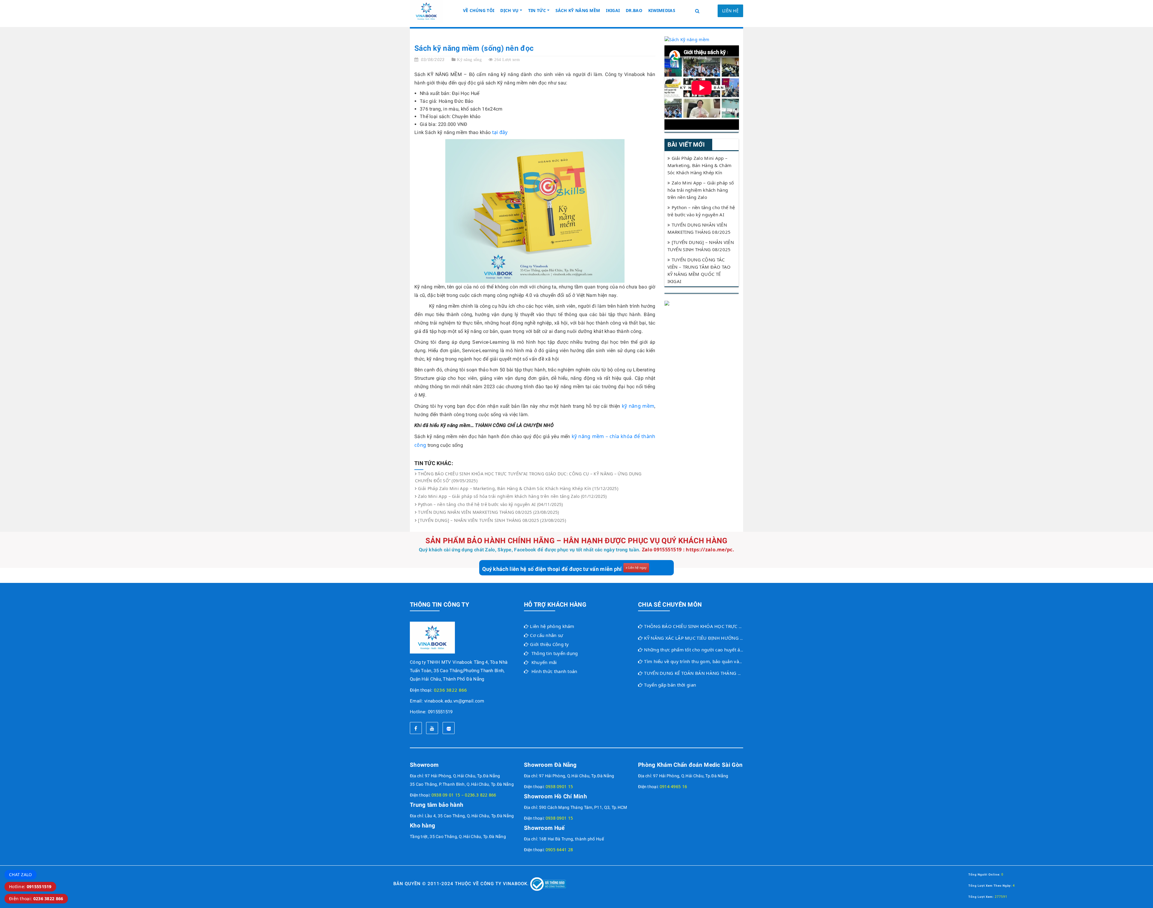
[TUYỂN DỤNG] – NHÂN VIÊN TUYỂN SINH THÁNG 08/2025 (700, 245)
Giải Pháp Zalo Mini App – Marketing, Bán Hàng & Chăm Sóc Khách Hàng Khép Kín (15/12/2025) (518, 488)
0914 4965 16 (673, 786)
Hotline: (30, 886)
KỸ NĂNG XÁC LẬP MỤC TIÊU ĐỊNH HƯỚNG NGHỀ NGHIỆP (707, 638)
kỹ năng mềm (638, 406)
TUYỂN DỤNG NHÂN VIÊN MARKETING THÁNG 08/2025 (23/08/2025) (488, 512)
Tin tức (537, 10)
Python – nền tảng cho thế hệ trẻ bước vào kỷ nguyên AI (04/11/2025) (490, 504)
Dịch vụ (509, 10)
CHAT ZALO (20, 874)
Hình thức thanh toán (554, 671)
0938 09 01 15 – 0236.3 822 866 (463, 795)
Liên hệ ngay (637, 567)
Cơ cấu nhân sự (546, 635)
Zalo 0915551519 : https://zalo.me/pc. (688, 549)
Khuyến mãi (544, 662)
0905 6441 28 (559, 849)
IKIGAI (613, 10)
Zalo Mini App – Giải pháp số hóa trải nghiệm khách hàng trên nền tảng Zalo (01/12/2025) (512, 496)
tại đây (500, 132)
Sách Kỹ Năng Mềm (577, 10)
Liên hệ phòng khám (552, 626)
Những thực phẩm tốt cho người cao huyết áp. (694, 650)
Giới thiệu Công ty (549, 644)
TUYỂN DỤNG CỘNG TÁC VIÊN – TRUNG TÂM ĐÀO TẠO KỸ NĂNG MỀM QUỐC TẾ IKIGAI (699, 270)
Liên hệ (730, 11)
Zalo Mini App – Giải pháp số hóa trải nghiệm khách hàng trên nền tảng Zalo (700, 190)
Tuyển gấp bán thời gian (670, 685)
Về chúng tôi (479, 10)
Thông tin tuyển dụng (554, 653)
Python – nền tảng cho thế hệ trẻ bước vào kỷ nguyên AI (701, 211)
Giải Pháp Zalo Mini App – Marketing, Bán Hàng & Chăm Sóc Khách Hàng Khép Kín (699, 165)
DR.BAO (634, 10)
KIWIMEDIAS (661, 10)
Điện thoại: (36, 898)
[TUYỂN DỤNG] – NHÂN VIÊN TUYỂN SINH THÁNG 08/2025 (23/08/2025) (492, 520)
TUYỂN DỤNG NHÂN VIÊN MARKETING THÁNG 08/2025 (699, 228)
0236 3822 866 (450, 690)
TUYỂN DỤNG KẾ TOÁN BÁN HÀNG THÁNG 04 (693, 673)
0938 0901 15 (559, 786)
